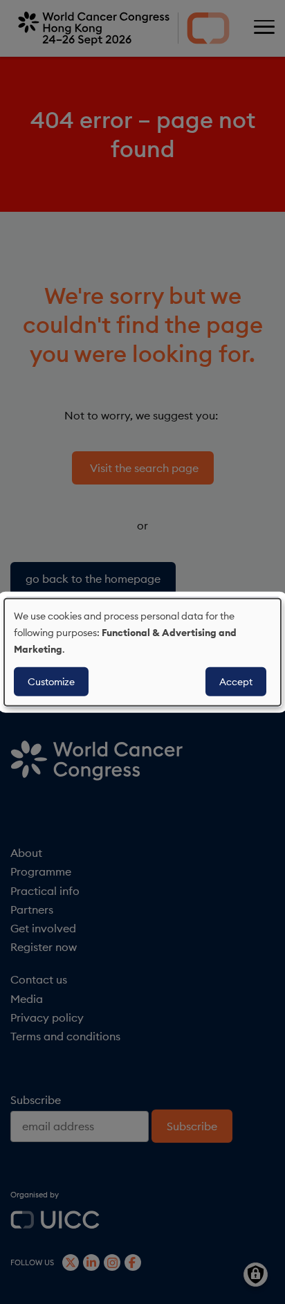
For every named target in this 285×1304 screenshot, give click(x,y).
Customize (51, 681)
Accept (235, 681)
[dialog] (142, 652)
